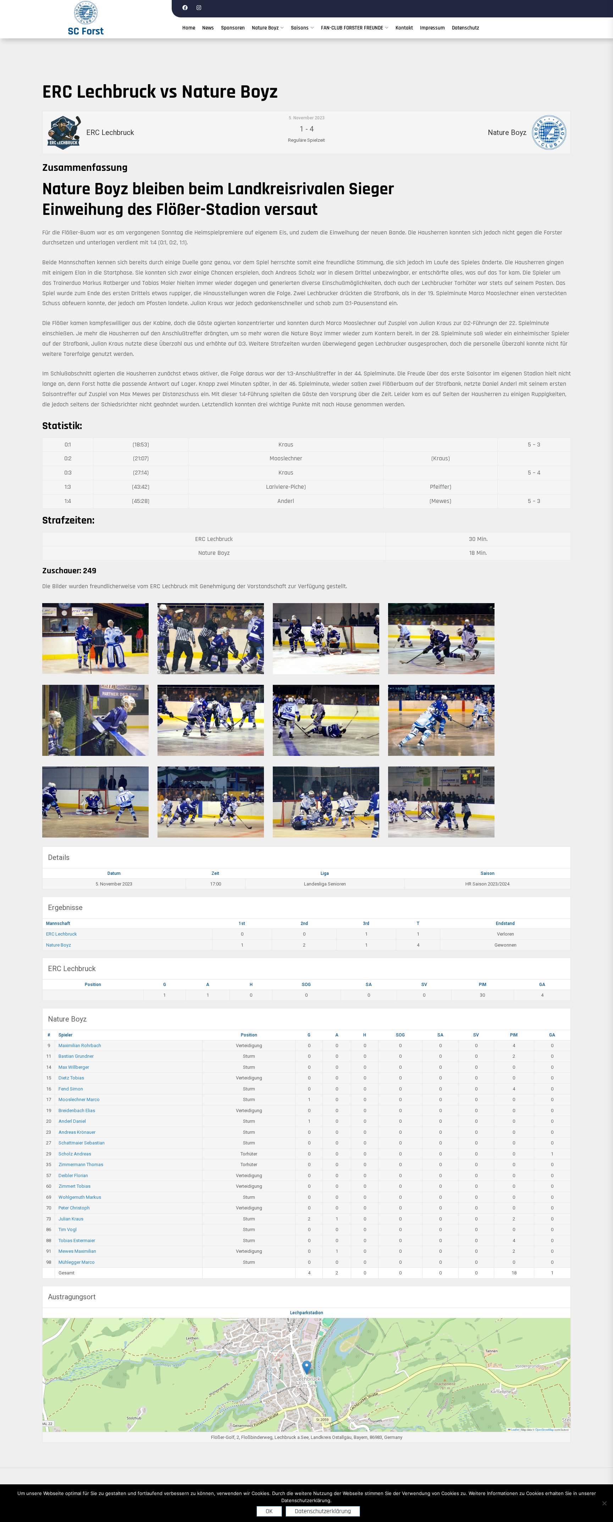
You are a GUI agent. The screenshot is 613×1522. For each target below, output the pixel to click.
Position (93, 984)
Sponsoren (233, 28)
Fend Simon (71, 1089)
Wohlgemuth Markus (80, 1197)
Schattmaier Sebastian (82, 1142)
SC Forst (86, 31)
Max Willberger (74, 1067)
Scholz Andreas (75, 1154)
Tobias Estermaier (77, 1240)
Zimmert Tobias (74, 1186)
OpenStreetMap (544, 1429)
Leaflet (514, 1429)
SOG (306, 984)
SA (369, 984)
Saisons (300, 28)
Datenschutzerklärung (323, 1511)
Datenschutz (465, 28)
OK (269, 1511)
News (208, 28)
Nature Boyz (265, 28)
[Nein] (604, 1503)
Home (188, 28)
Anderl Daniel (72, 1121)
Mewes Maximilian (77, 1251)
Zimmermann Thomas (81, 1164)
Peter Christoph (74, 1207)
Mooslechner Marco (79, 1099)
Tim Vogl (68, 1229)
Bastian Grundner (76, 1056)
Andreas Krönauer (77, 1132)
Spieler (65, 1035)
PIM (482, 984)
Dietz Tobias (71, 1077)
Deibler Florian (73, 1175)
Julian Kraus (71, 1219)
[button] (306, 1367)
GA (542, 984)
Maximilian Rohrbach (80, 1045)
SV (424, 984)
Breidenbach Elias (77, 1110)
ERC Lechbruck (61, 934)
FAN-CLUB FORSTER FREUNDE (352, 28)
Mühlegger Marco (77, 1262)
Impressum (432, 28)
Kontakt (404, 28)
